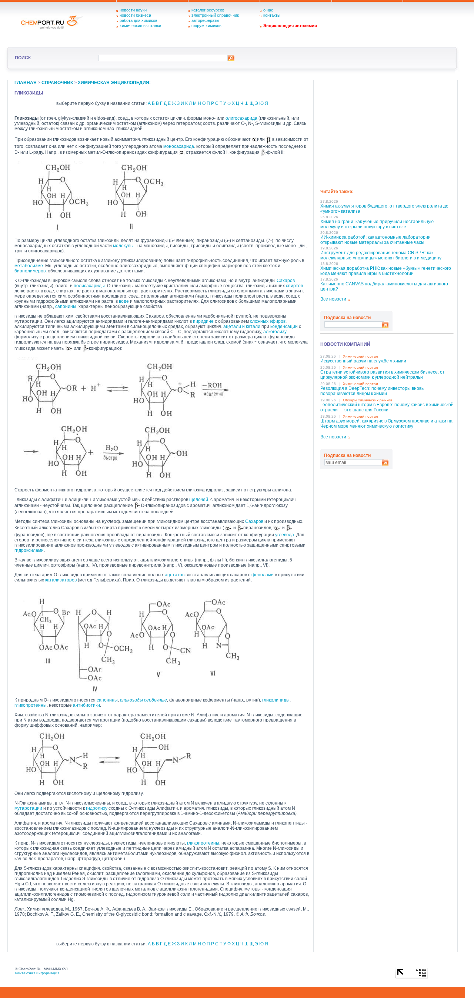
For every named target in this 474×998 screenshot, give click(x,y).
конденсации (284, 326)
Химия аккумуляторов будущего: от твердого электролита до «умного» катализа (384, 208)
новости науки (133, 10)
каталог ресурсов (207, 10)
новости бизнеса (135, 15)
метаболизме (28, 265)
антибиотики (86, 705)
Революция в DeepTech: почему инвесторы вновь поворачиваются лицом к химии (372, 391)
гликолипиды (276, 700)
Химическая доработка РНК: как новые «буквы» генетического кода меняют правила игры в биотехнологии (385, 271)
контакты (271, 15)
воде (124, 301)
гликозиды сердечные (143, 700)
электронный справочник (215, 15)
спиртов (294, 285)
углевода (284, 534)
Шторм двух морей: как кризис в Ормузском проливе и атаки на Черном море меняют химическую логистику (386, 423)
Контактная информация (37, 973)
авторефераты (205, 20)
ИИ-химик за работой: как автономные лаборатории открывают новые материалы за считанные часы (375, 240)
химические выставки (140, 25)
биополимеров (30, 270)
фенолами (262, 574)
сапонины (65, 306)
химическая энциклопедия (113, 82)
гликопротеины (30, 705)
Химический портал (360, 356)
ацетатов (174, 574)
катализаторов (61, 580)
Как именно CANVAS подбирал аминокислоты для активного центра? (384, 286)
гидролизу (96, 808)
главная (25, 82)
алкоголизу (274, 331)
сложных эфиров (268, 321)
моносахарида (178, 146)
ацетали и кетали (241, 326)
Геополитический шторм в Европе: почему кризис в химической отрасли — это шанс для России (387, 407)
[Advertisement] (387, 132)
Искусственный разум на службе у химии (363, 361)
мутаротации (28, 808)
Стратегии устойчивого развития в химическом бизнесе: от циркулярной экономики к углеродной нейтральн (382, 374)
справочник (57, 82)
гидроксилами (29, 550)
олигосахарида (241, 118)
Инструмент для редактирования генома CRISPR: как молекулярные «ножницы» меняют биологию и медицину (380, 255)
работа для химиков (138, 20)
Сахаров (286, 280)
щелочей (198, 499)
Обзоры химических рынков (367, 400)
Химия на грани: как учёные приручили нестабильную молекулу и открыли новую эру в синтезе (377, 224)
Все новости (333, 299)
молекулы (123, 245)
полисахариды (89, 285)
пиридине (203, 321)
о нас (268, 10)
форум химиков (206, 25)
